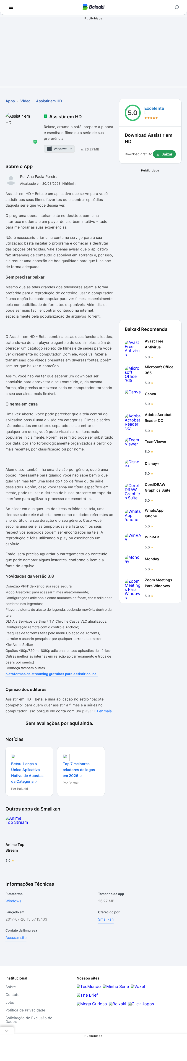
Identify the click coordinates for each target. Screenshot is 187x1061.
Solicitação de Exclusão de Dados (28, 1019)
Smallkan (106, 919)
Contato (12, 994)
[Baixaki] (117, 1003)
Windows (13, 901)
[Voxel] (138, 986)
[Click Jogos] (141, 1003)
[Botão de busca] (176, 7)
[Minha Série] (116, 986)
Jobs (9, 1002)
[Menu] (11, 7)
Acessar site (15, 937)
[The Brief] (87, 995)
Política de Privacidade (25, 1010)
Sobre (10, 987)
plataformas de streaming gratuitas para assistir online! (51, 674)
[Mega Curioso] (92, 1003)
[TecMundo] (89, 986)
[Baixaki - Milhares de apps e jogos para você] (93, 7)
